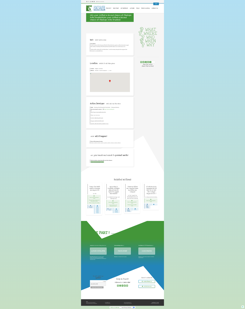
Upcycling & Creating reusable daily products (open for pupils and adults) (114, 190)
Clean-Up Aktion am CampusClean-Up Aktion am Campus (132, 189)
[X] (88, 1)
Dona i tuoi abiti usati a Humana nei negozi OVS (94, 188)
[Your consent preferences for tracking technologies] (243, 307)
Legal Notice (154, 302)
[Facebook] (87, 1)
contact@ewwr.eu (107, 302)
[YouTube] (92, 1)
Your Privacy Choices (126, 307)
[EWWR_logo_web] (95, 8)
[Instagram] (90, 1)
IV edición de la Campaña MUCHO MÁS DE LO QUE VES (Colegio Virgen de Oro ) (151, 190)
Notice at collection (114, 307)
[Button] (94, 196)
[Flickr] (94, 1)
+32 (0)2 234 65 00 (107, 303)
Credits (157, 302)
